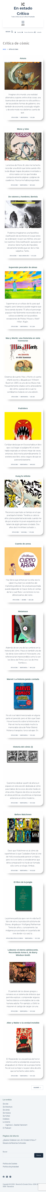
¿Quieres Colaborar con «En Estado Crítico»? (19, 1140)
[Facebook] (3, 1177)
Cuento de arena (23, 544)
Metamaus (23, 611)
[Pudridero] (23, 426)
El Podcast (7, 1128)
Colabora (6, 1119)
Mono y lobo (23, 129)
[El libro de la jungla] (23, 900)
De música (7, 1112)
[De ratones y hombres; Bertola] (23, 214)
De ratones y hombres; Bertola (23, 197)
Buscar (5, 1152)
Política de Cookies (10, 1163)
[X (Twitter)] (7, 1177)
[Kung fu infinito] (23, 493)
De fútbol (6, 1116)
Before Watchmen (23, 814)
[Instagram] (10, 1177)
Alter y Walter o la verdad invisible (23, 1023)
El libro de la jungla (23, 882)
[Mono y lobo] (23, 146)
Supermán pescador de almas (23, 267)
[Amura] (23, 76)
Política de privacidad (11, 1166)
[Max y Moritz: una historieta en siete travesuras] (23, 358)
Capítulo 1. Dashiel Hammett (16, 1125)
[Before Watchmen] (23, 832)
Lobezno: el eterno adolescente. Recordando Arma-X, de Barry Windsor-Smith (23, 952)
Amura (23, 58)
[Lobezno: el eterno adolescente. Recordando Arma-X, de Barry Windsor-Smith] (23, 972)
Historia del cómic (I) (23, 747)
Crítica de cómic (14, 117)
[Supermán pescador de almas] (23, 285)
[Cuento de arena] (23, 561)
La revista (6, 1122)
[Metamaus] (23, 629)
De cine (5, 1103)
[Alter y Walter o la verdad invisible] (23, 1040)
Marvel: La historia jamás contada (23, 679)
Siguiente (36, 1087)
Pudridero (23, 408)
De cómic (6, 1109)
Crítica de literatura (18, 938)
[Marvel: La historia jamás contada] (23, 697)
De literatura (7, 1106)
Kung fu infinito (23, 476)
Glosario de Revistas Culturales (14, 1143)
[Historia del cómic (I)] (23, 764)
